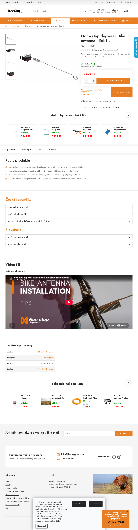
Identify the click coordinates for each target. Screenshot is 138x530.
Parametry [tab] (52, 150)
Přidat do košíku (113, 81)
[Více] (126, 20)
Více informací (114, 57)
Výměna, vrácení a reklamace (15, 491)
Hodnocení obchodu (12, 505)
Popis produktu (10, 150)
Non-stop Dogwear (108, 101)
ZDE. (58, 521)
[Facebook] (114, 457)
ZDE (37, 518)
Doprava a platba (29, 2)
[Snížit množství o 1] (86, 81)
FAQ (7, 508)
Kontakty (16, 2)
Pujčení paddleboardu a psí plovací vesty (63, 484)
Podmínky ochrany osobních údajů (17, 498)
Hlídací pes (106, 107)
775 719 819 (98, 10)
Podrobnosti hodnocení (110, 50)
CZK (99, 2)
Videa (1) (41, 150)
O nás (7, 2)
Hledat (85, 11)
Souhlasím (96, 504)
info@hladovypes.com (72, 454)
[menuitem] (16, 20)
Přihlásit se (123, 433)
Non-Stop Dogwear (45, 369)
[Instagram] (119, 457)
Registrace (127, 2)
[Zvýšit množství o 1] (94, 81)
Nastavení (41, 526)
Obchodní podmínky (12, 495)
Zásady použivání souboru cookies (17, 501)
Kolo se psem (48, 357)
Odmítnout (78, 504)
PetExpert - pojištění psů (57, 481)
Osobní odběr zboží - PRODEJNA (60, 487)
